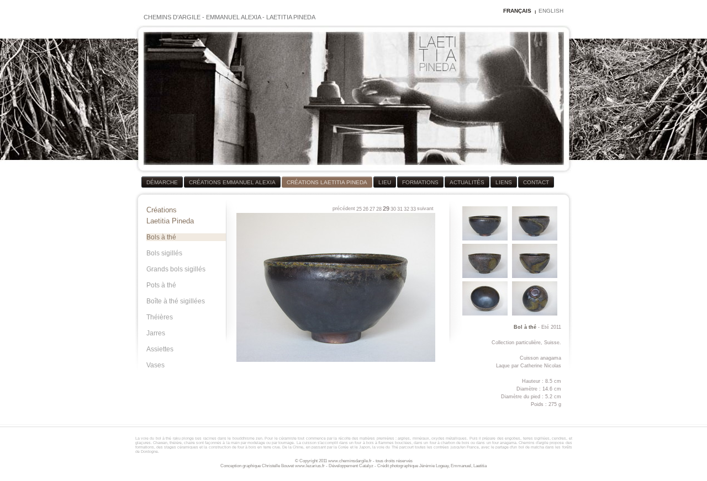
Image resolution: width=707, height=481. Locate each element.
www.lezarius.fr (310, 465)
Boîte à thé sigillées (175, 301)
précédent (344, 208)
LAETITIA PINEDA (290, 17)
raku (177, 438)
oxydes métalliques (449, 438)
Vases (155, 365)
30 (393, 209)
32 (406, 209)
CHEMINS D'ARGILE (172, 17)
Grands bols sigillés (175, 269)
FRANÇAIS (517, 11)
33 (413, 209)
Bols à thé (161, 237)
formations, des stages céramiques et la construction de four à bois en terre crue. (209, 447)
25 (359, 209)
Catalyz (366, 465)
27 (372, 209)
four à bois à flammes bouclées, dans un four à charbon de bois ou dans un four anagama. (436, 443)
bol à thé (164, 438)
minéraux (421, 438)
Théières (159, 317)
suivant (425, 208)
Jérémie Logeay (434, 465)
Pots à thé (161, 285)
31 (400, 209)
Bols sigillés (164, 253)
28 (379, 209)
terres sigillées (536, 438)
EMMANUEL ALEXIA (233, 17)
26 (365, 209)
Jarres (155, 333)
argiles (404, 438)
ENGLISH (551, 11)
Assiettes (159, 349)
